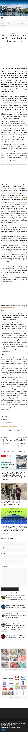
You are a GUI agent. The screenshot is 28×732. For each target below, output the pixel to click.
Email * (3, 547)
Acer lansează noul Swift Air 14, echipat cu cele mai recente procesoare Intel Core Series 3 (12, 502)
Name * (3, 541)
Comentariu (4, 566)
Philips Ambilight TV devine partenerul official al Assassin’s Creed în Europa (16, 606)
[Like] (10, 430)
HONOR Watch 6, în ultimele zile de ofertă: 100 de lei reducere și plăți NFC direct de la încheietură (16, 615)
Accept (3, 729)
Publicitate (8, 22)
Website (3, 553)
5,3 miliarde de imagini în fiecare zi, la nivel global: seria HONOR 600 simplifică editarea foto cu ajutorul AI (15, 597)
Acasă (2, 22)
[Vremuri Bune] (14, 8)
